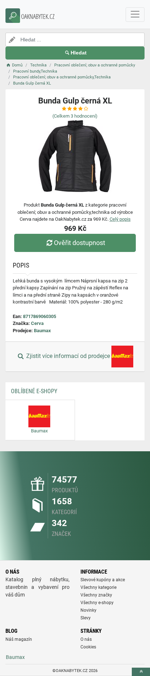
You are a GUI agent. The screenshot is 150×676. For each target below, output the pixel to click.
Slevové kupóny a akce (102, 579)
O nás (86, 639)
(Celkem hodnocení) (75, 116)
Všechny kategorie (98, 587)
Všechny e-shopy (97, 602)
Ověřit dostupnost (79, 243)
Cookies (88, 646)
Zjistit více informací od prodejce (68, 356)
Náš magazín (18, 639)
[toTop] (141, 672)
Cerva (37, 323)
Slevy (85, 617)
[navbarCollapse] (135, 14)
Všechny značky (96, 595)
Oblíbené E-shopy (34, 391)
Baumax (42, 330)
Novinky (88, 610)
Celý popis (120, 219)
